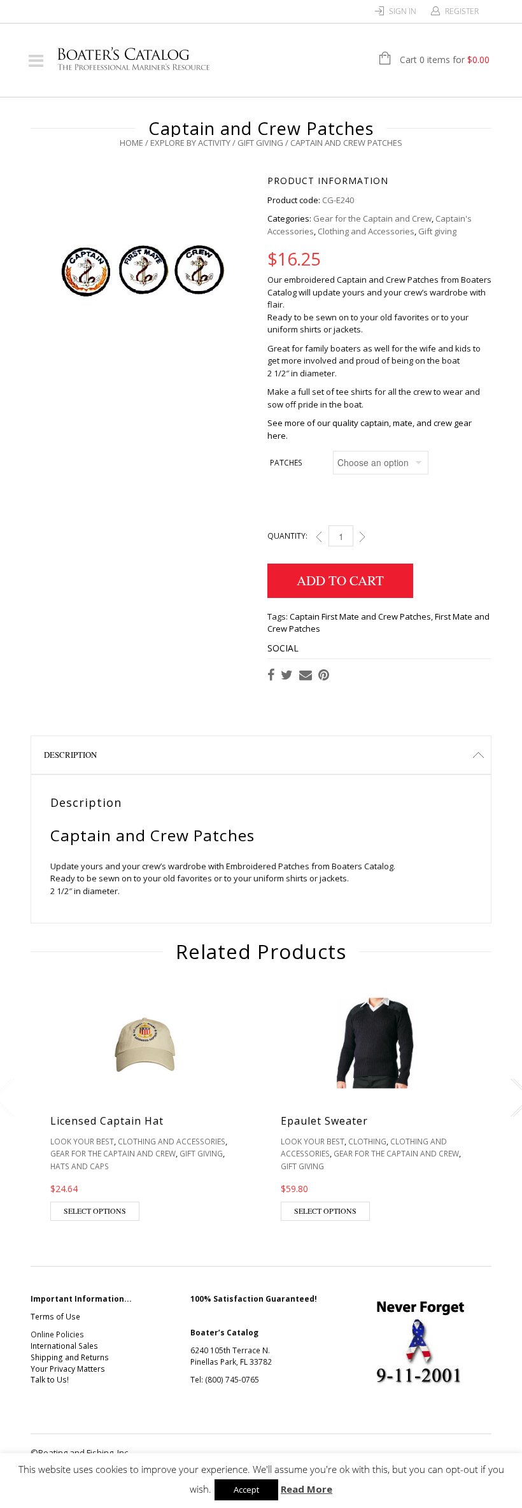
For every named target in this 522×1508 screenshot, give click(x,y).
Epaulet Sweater (324, 1121)
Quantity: (287, 535)
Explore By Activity (190, 142)
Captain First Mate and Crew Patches (360, 616)
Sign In (402, 11)
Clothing (367, 1141)
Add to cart (340, 580)
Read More (306, 1489)
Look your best (82, 1141)
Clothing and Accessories (366, 231)
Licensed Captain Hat (107, 1121)
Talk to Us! (50, 1379)
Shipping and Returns (70, 1357)
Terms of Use (55, 1316)
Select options (95, 1211)
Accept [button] (246, 1489)
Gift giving (260, 142)
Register (462, 11)
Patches (286, 462)
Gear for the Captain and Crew (372, 218)
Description (70, 754)
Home (131, 142)
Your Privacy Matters (68, 1368)
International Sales (64, 1346)
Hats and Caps (79, 1166)
